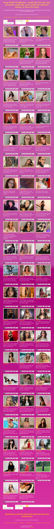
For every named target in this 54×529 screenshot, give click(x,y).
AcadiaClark (22, 298)
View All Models (19, 20)
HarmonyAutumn (39, 363)
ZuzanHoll (5, 276)
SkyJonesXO (6, 168)
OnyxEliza (5, 81)
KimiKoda (5, 102)
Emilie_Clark (38, 255)
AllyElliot (21, 59)
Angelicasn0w (39, 102)
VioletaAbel (5, 407)
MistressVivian (39, 168)
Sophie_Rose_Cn (23, 429)
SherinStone (6, 146)
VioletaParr (5, 211)
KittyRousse (6, 298)
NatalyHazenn (22, 233)
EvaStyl (37, 59)
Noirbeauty (21, 211)
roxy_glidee (38, 472)
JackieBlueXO (6, 189)
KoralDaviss (6, 385)
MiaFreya (38, 342)
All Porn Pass (21, 17)
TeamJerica (21, 146)
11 (16, 23)
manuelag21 (22, 342)
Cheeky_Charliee (23, 189)
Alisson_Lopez (6, 59)
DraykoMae (38, 81)
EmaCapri (38, 211)
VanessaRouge (39, 233)
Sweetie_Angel (6, 472)
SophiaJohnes (39, 146)
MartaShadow (22, 81)
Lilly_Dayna (38, 320)
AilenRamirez (38, 450)
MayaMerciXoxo (23, 102)
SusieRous (38, 429)
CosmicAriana (22, 407)
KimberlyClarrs (6, 124)
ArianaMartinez (22, 385)
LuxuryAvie (21, 124)
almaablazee (6, 363)
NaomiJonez (6, 429)
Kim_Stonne (38, 124)
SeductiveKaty (22, 168)
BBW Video (15, 17)
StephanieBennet (23, 494)
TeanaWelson (6, 233)
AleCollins (21, 363)
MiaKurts (5, 255)
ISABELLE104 (6, 494)
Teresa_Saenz (39, 276)
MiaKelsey (5, 320)
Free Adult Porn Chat (29, 17)
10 (47, 20)
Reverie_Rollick (22, 37)
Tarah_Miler (38, 298)
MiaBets (5, 450)
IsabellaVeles (6, 342)
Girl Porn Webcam (38, 17)
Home (5, 20)
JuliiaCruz (21, 276)
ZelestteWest (22, 450)
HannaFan (38, 189)
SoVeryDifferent (39, 37)
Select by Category (8, 23)
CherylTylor (22, 320)
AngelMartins (22, 472)
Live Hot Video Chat (8, 17)
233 (22, 23)
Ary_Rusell (21, 255)
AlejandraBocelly (39, 407)
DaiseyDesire (6, 37)
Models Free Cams (46, 17)
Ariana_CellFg (39, 385)
